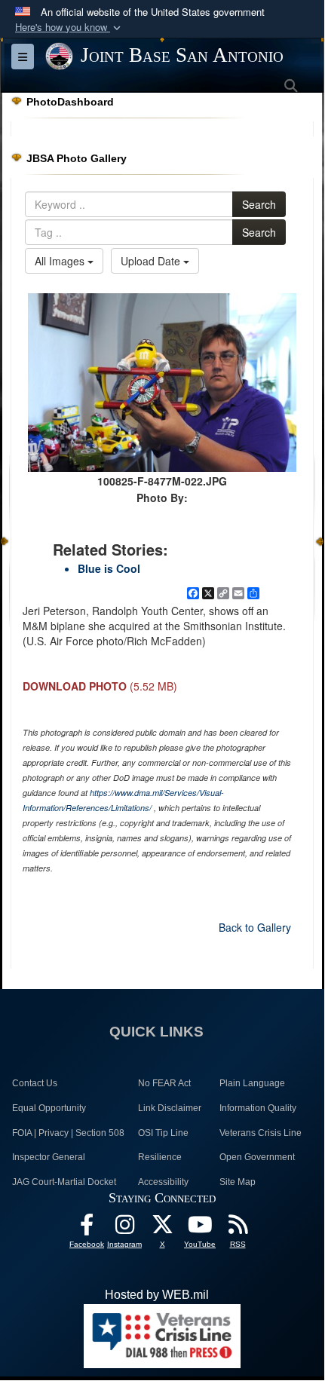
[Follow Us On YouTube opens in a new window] (200, 1228)
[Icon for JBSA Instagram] (124, 1228)
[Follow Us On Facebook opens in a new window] (87, 1228)
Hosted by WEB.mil (157, 1294)
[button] (69, 27)
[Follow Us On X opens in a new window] (162, 1228)
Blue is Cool (109, 568)
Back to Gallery (255, 927)
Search (259, 204)
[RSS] (237, 1228)
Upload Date (152, 260)
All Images (61, 260)
